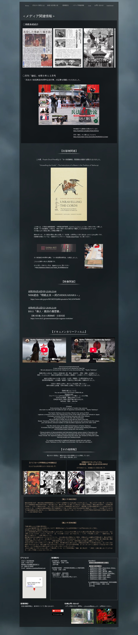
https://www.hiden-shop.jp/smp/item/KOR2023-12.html (90, 137)
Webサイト (55, 265)
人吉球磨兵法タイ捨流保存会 (98, 582)
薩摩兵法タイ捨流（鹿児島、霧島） (101, 571)
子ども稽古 (56, 573)
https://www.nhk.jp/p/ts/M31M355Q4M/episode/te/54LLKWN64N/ (55, 299)
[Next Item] (112, 48)
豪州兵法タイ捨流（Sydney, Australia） (102, 573)
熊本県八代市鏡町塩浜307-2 (30, 564)
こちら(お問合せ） (89, 606)
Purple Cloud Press (72, 236)
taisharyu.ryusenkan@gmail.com (35, 568)
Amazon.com (69, 394)
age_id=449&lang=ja (61, 267)
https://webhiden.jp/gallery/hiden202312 (86, 131)
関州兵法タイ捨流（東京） (98, 570)
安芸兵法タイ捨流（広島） (98, 579)
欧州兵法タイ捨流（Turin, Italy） (100, 577)
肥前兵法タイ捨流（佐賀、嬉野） (100, 575)
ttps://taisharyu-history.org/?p (45, 267)
